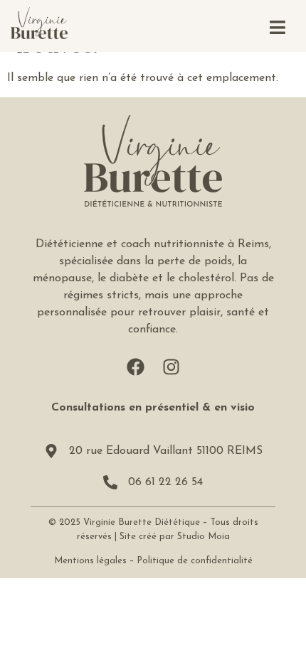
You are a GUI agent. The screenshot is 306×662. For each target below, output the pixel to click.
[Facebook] (135, 366)
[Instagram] (171, 366)
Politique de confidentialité (195, 560)
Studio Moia (203, 536)
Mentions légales (90, 560)
